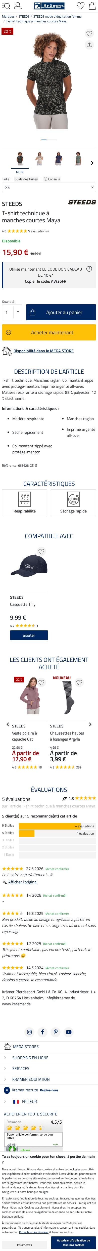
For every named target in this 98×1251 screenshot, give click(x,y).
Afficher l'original (22, 882)
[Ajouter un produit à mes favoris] (89, 33)
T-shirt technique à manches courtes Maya (36, 21)
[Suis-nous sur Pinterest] (56, 1032)
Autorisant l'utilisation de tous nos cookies (73, 1242)
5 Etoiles (8, 825)
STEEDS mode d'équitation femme (57, 16)
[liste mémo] (80, 5)
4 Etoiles (8, 832)
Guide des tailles (26, 179)
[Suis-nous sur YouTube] (69, 1032)
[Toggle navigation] (6, 6)
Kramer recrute (32, 1090)
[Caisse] (92, 5)
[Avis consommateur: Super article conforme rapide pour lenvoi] (33, 1137)
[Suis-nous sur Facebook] (42, 1032)
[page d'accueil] (49, 5)
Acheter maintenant (52, 332)
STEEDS (24, 16)
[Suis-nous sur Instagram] (29, 1032)
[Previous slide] (6, 163)
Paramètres (24, 1244)
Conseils (54, 179)
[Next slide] (92, 163)
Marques (8, 16)
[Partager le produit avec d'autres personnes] (89, 45)
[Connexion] (18, 5)
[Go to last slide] (8, 724)
